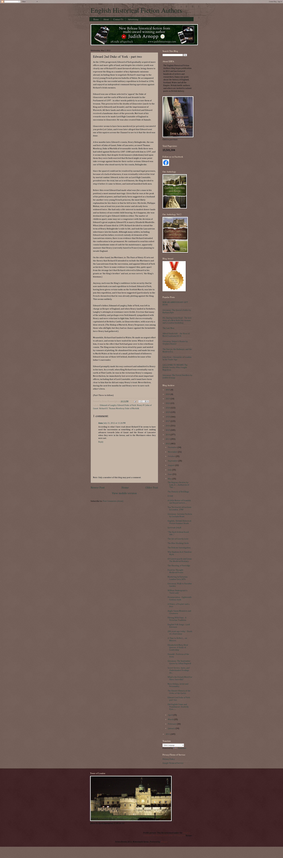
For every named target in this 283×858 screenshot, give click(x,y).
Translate (182, 748)
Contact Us (118, 19)
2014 (168, 435)
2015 (168, 430)
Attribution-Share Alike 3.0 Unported (168, 836)
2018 (168, 417)
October (172, 456)
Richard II (103, 409)
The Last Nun (168, 328)
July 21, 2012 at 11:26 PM (114, 423)
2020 (168, 408)
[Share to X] (143, 401)
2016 (168, 426)
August (171, 465)
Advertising (133, 19)
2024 (168, 394)
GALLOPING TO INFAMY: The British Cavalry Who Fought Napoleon (175, 367)
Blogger (164, 842)
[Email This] (139, 401)
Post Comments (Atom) (113, 501)
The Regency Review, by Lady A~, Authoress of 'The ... (178, 485)
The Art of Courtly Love (178, 539)
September (173, 461)
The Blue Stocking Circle (178, 543)
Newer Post (98, 487)
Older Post (151, 487)
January (171, 728)
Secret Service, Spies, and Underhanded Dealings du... (178, 670)
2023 (168, 399)
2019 (168, 412)
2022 (168, 403)
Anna (100, 423)
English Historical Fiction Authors (136, 10)
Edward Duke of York (126, 405)
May (170, 479)
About (106, 19)
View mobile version (124, 493)
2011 (168, 734)
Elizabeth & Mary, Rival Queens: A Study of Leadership (178, 647)
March (171, 720)
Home (96, 19)
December (172, 447)
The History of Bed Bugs (178, 492)
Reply (100, 442)
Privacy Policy (169, 759)
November (173, 452)
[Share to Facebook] (146, 401)
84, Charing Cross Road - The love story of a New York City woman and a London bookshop (177, 320)
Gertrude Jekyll (174, 528)
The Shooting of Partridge (179, 566)
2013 (168, 439)
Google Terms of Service (173, 763)
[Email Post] (134, 401)
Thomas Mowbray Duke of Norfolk (124, 409)
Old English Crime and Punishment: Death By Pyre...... (178, 706)
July (170, 470)
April (170, 715)
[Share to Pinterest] (148, 401)
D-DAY (170, 496)
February (172, 724)
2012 (168, 444)
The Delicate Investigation (179, 548)
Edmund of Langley (108, 405)
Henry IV (141, 405)
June (170, 474)
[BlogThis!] (141, 401)
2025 (168, 390)
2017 (168, 421)
